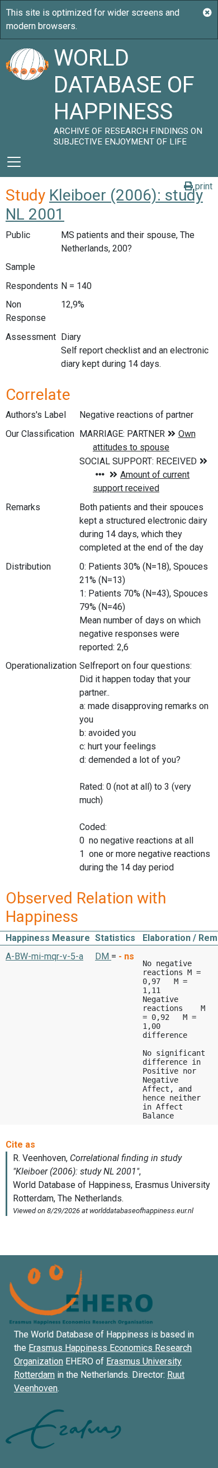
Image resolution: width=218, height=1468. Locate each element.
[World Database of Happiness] (27, 93)
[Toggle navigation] (14, 162)
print (202, 186)
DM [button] (103, 956)
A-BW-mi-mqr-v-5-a (44, 956)
